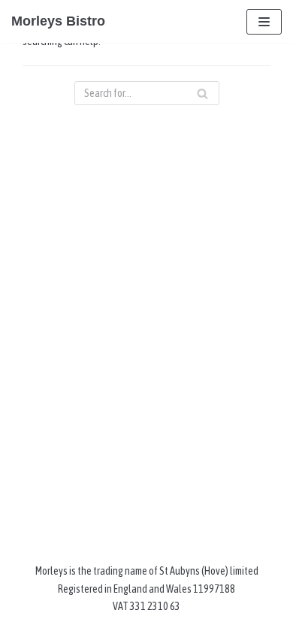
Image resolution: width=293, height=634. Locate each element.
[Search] (202, 93)
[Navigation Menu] (264, 22)
